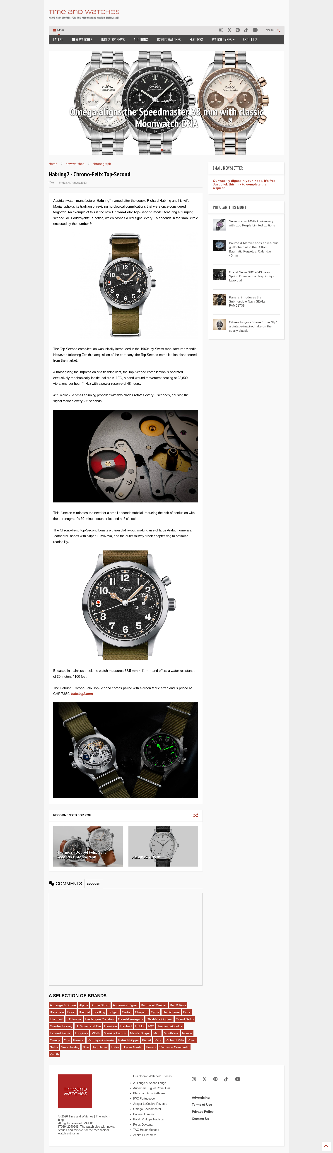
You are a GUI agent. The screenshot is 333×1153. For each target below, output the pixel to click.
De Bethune (171, 1012)
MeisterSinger (140, 1033)
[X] (229, 30)
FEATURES (196, 39)
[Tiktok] (246, 30)
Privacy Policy (203, 1111)
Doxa (187, 1012)
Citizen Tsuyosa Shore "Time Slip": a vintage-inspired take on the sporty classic (253, 326)
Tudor (115, 1047)
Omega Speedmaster (147, 1109)
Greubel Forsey (61, 1026)
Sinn (86, 1047)
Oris (67, 1040)
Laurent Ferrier (61, 1033)
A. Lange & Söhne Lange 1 (151, 1083)
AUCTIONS (141, 39)
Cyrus (155, 1012)
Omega (55, 1040)
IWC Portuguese (144, 1098)
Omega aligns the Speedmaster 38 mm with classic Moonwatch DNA (166, 117)
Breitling (99, 1012)
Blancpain (57, 1012)
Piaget (146, 1040)
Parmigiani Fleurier (101, 1040)
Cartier (127, 1012)
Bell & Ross (178, 1005)
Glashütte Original (159, 1019)
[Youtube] (255, 30)
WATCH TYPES (222, 39)
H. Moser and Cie (88, 1026)
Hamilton (110, 1026)
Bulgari (113, 1012)
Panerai (78, 1040)
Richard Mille (175, 1040)
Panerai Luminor (143, 1114)
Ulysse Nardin (132, 1047)
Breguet (84, 1012)
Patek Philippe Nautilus (148, 1119)
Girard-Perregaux (130, 1019)
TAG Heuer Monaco (146, 1129)
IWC (151, 1026)
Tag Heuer (99, 1047)
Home (53, 164)
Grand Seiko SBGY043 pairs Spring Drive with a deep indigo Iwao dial (251, 276)
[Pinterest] (238, 30)
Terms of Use (202, 1104)
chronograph (102, 164)
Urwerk (151, 1047)
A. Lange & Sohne (63, 1005)
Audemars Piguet (125, 1005)
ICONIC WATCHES (169, 39)
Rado (158, 1040)
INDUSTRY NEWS (113, 39)
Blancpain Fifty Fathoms (149, 1093)
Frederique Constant (100, 1019)
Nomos (187, 1033)
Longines (81, 1033)
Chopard (141, 1012)
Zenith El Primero (144, 1135)
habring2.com (82, 694)
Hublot (140, 1026)
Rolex (192, 1040)
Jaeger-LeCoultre (170, 1026)
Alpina (83, 1005)
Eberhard (56, 1019)
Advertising (201, 1097)
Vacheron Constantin (174, 1047)
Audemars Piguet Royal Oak (152, 1088)
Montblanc (171, 1033)
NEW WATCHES (82, 39)
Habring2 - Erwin (146, 857)
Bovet (71, 1012)
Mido (156, 1033)
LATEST (58, 39)
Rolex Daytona (142, 1124)
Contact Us (200, 1118)
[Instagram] (221, 30)
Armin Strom (100, 1005)
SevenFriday (70, 1047)
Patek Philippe (128, 1040)
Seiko (54, 1047)
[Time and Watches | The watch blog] (84, 16)
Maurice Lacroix (115, 1033)
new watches (75, 164)
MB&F (96, 1033)
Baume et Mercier (153, 1005)
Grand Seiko (185, 1019)
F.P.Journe (74, 1019)
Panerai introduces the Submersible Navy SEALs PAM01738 (247, 301)
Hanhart (126, 1026)
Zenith (54, 1054)
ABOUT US (250, 39)
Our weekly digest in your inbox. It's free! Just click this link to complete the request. (245, 184)
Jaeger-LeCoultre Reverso (150, 1103)
